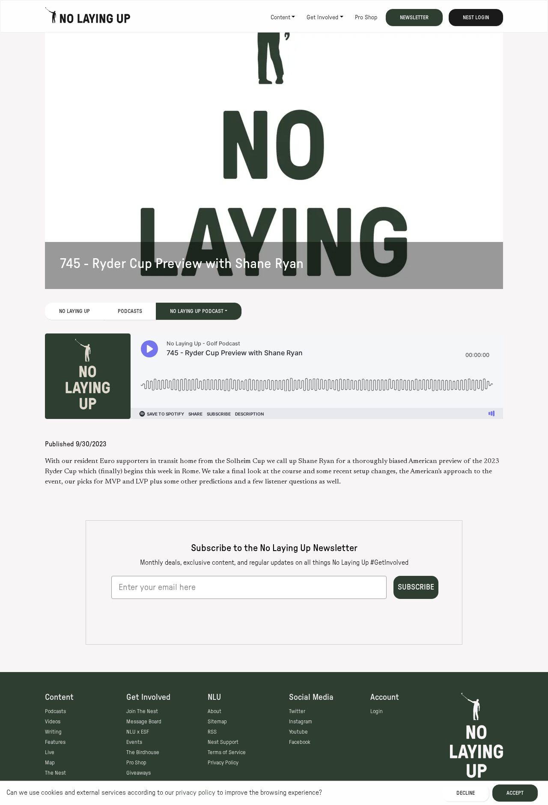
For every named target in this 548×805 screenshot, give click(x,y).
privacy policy (195, 792)
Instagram (300, 721)
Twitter (297, 711)
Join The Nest (142, 711)
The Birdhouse (142, 752)
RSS (212, 731)
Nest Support (223, 742)
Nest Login (476, 17)
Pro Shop (366, 18)
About (214, 711)
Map (50, 762)
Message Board (143, 721)
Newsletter (414, 17)
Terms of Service (227, 752)
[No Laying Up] (88, 17)
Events (134, 742)
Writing (53, 731)
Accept (515, 793)
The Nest (55, 773)
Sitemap (217, 721)
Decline (465, 793)
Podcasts (130, 311)
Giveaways (138, 773)
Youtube (298, 731)
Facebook (299, 742)
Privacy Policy (223, 762)
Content (280, 18)
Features (55, 742)
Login (376, 711)
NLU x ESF (137, 731)
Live (49, 752)
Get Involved (322, 18)
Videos (52, 721)
